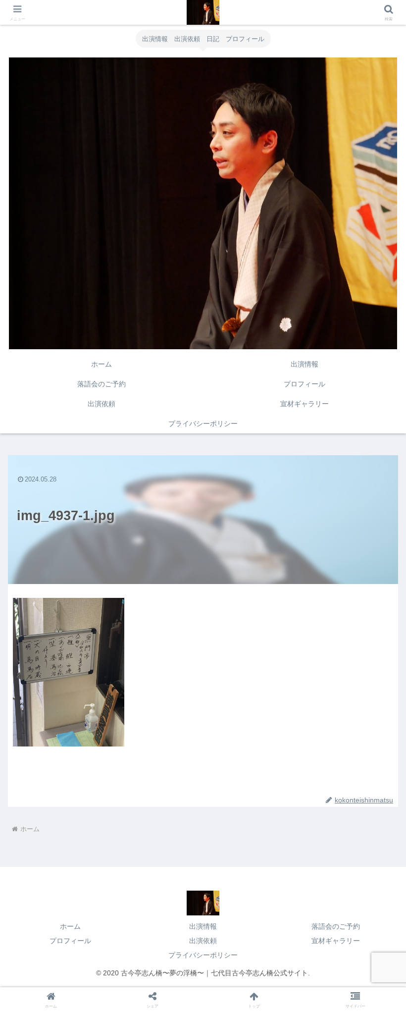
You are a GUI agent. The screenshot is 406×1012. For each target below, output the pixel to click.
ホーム (70, 926)
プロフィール (70, 941)
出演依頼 (203, 941)
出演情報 (203, 926)
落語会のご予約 (335, 926)
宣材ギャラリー (335, 941)
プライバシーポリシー (203, 955)
